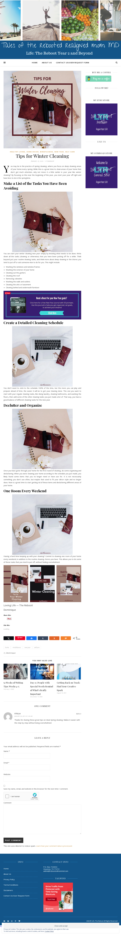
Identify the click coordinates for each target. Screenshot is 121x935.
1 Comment (49, 161)
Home (35, 62)
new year (27, 647)
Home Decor (33, 152)
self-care (70, 152)
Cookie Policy (49, 931)
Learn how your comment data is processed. (54, 846)
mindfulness (17, 647)
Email (6, 763)
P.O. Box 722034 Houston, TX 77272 (51, 868)
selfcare (36, 647)
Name (7, 751)
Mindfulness (46, 152)
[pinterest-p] (15, 921)
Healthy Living (17, 152)
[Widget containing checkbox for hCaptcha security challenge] (21, 796)
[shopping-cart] (19, 921)
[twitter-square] (8, 921)
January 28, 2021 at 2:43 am (23, 716)
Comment (7, 803)
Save (20, 637)
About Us (47, 62)
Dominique (10, 653)
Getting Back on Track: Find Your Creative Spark (68, 686)
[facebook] (4, 921)
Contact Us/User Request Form (72, 62)
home (7, 647)
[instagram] (12, 921)
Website (7, 774)
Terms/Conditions (11, 885)
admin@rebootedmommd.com (55, 871)
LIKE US (101, 141)
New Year (59, 152)
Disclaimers (8, 890)
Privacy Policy (9, 879)
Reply (78, 714)
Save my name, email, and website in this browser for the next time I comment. (36, 789)
